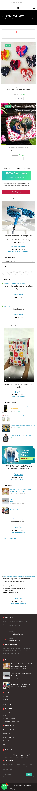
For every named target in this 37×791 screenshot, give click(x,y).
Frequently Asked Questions (12, 721)
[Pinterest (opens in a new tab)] (16, 2)
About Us (8, 785)
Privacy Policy (27, 785)
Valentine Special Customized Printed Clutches (18, 150)
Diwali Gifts (6, 733)
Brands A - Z (8, 702)
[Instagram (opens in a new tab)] (18, 2)
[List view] (20, 32)
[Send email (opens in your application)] (23, 2)
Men (6, 699)
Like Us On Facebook (10, 538)
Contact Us (8, 715)
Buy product (18, 98)
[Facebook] (11, 272)
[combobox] (18, 261)
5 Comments (22, 493)
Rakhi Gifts (6, 744)
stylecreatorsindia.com (15, 640)
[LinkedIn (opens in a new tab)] (21, 2)
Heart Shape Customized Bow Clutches (18, 89)
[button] (29, 44)
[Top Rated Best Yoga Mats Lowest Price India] (5, 501)
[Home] (2, 19)
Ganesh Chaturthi (8, 737)
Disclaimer (20, 785)
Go (29, 774)
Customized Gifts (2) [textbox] (18, 261)
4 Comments (21, 512)
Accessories (21, 87)
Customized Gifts (30, 19)
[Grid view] (16, 32)
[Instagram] (17, 272)
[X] (5, 272)
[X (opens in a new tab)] (12, 2)
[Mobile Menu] (34, 8)
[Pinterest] (29, 272)
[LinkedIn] (23, 272)
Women (26, 87)
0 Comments (23, 503)
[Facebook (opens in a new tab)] (14, 2)
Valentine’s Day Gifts (9, 730)
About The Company (11, 713)
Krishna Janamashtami (9, 741)
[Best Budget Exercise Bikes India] (5, 510)
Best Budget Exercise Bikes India (19, 509)
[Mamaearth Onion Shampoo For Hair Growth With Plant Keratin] (5, 491)
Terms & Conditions (10, 718)
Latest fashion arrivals (11, 705)
